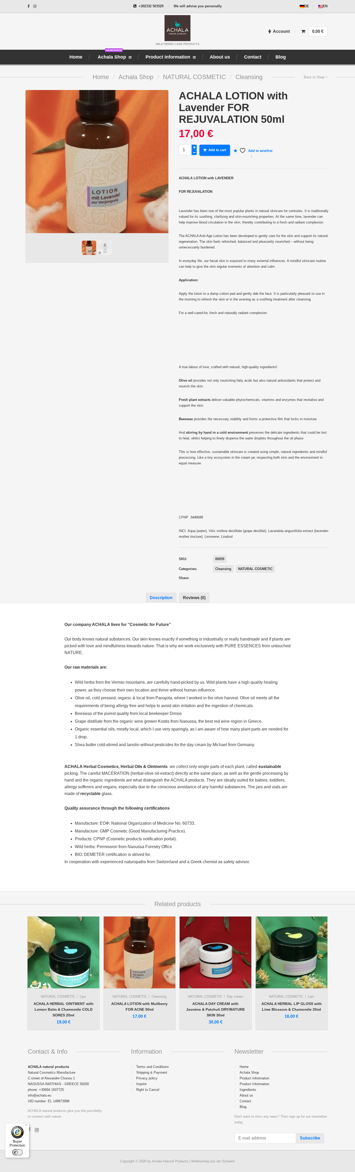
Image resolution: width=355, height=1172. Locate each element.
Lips (83, 996)
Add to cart (217, 150)
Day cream (235, 996)
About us (246, 1095)
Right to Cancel (147, 1090)
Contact (245, 1101)
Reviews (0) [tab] (194, 597)
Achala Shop (136, 76)
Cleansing (248, 76)
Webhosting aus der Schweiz (213, 1161)
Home (101, 76)
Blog (243, 1107)
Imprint (141, 1084)
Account (281, 31)
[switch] (17, 1152)
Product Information (254, 1078)
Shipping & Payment (151, 1072)
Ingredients (248, 1090)
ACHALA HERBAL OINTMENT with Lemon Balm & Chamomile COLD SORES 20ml (64, 1009)
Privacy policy (146, 1078)
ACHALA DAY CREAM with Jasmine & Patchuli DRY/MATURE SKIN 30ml (215, 1009)
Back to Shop (314, 77)
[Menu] (26, 1126)
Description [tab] (161, 597)
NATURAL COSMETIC (194, 76)
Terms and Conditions (152, 1067)
